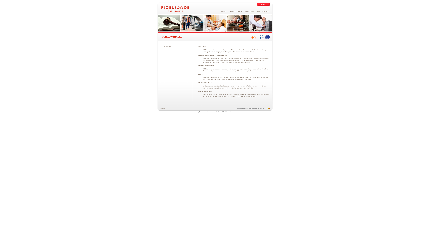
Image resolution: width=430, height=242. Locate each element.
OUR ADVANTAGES (263, 12)
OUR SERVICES (250, 12)
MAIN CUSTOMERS (236, 12)
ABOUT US (224, 12)
